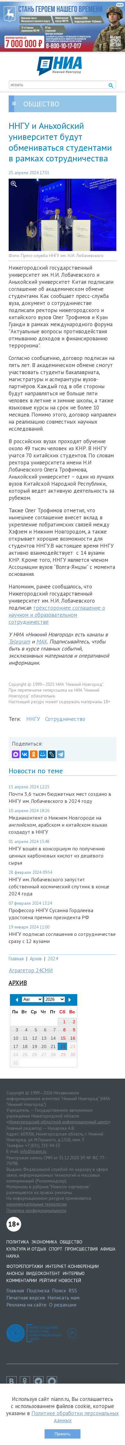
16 (72, 1038)
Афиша (107, 1249)
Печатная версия (25, 1297)
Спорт (56, 1249)
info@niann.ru (33, 1151)
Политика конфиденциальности (36, 1210)
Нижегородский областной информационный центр (59, 1122)
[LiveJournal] (51, 754)
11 (25, 1038)
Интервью (74, 1273)
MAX (41, 641)
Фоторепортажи (24, 1266)
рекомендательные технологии (36, 1204)
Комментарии (21, 1280)
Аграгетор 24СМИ (31, 970)
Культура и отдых (26, 1249)
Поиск (59, 1290)
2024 (53, 959)
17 (15, 1046)
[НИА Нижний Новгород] (59, 73)
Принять (62, 1434)
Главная (16, 959)
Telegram (19, 641)
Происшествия (81, 1249)
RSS (73, 1290)
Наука (12, 1256)
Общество (71, 1242)
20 (43, 1046)
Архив (36, 959)
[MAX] (16, 754)
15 (63, 1038)
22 (63, 1046)
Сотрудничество (65, 719)
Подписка (38, 1290)
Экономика (44, 1242)
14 (53, 1038)
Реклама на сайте (26, 1304)
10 (15, 1038)
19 (34, 1046)
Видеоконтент (43, 1273)
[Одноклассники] (34, 754)
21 (53, 1046)
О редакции (62, 1304)
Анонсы (15, 1273)
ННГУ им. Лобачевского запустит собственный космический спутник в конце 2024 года (59, 886)
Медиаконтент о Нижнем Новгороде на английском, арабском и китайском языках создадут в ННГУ (58, 824)
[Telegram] (60, 754)
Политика (17, 1242)
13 (43, 1038)
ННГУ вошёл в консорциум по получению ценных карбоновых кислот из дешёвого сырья (57, 855)
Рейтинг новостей (60, 1280)
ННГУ (33, 719)
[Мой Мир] (42, 754)
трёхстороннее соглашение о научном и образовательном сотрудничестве (57, 614)
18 (25, 1046)
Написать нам (63, 1297)
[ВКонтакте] (25, 754)
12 (34, 1038)
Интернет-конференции (72, 1266)
